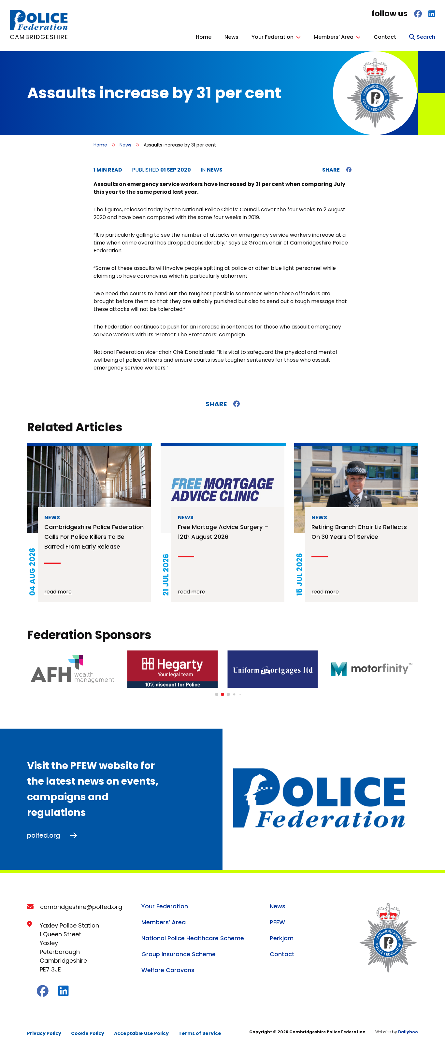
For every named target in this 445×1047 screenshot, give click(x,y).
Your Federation (272, 37)
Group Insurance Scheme (178, 954)
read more (58, 591)
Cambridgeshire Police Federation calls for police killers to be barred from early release (94, 537)
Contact (385, 37)
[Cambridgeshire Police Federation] (39, 28)
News (231, 37)
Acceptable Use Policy (141, 1033)
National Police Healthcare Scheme (192, 938)
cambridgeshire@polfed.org (81, 907)
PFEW (277, 922)
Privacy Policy (44, 1033)
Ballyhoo (408, 1032)
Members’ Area (333, 37)
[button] (216, 694)
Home (203, 37)
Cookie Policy (87, 1033)
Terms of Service (200, 1033)
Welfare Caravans (167, 970)
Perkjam (282, 938)
